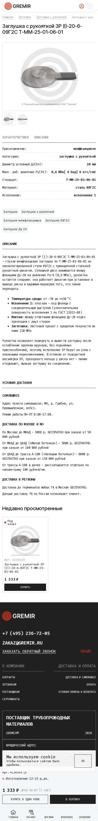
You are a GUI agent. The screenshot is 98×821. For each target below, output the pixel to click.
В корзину (73, 799)
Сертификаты (10, 699)
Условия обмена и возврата (77, 692)
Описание (41, 138)
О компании (13, 666)
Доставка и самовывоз (81, 677)
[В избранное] (90, 774)
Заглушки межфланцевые (22, 220)
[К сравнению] (82, 774)
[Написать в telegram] (58, 633)
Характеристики (15, 138)
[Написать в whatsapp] (68, 633)
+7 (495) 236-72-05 (26, 633)
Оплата (91, 684)
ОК (83, 761)
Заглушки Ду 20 (15, 229)
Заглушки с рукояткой (38, 211)
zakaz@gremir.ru (22, 643)
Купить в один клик (25, 799)
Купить (25, 587)
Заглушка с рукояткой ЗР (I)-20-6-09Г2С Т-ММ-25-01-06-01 (24, 568)
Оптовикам (9, 684)
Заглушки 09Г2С (57, 220)
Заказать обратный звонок (29, 651)
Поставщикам (10, 692)
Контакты (8, 677)
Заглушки (10, 211)
